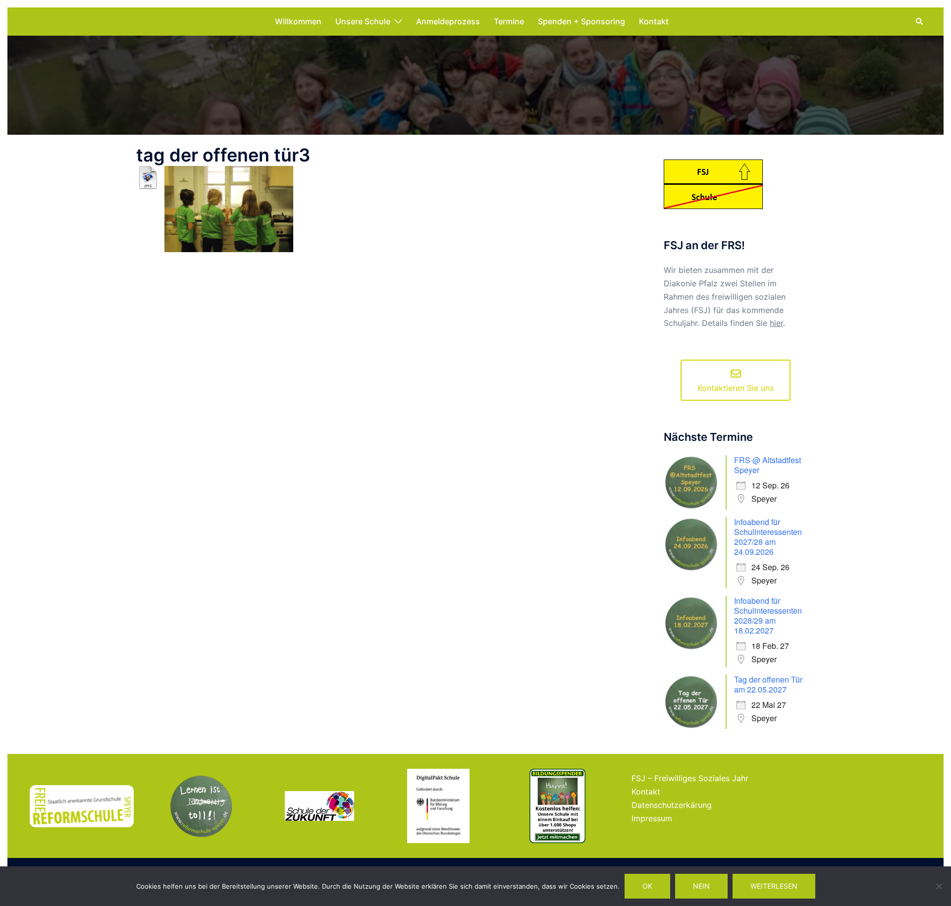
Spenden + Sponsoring (581, 21)
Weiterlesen (773, 886)
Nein (701, 886)
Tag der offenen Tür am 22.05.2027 (768, 684)
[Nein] (939, 886)
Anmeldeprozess (448, 21)
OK (647, 886)
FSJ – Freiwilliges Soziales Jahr (690, 778)
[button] (920, 21)
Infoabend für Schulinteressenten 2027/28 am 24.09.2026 (768, 536)
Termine (509, 21)
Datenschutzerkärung (672, 805)
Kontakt (654, 21)
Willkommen (298, 21)
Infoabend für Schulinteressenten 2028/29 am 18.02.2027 (768, 615)
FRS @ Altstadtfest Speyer (767, 465)
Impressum (652, 818)
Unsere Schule (362, 21)
